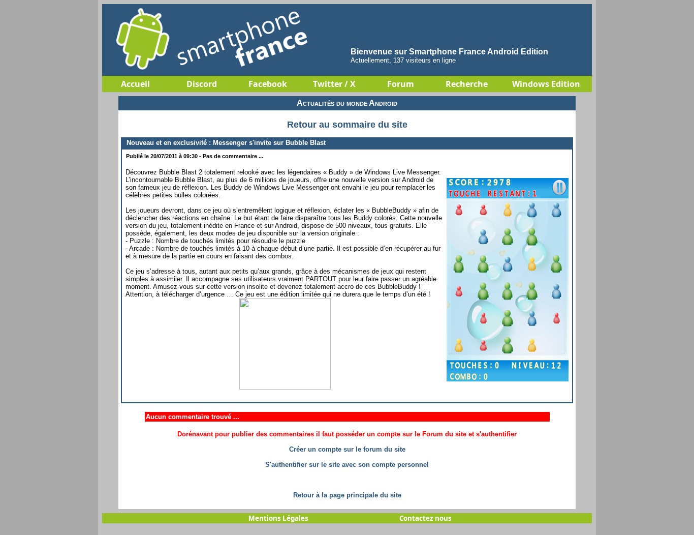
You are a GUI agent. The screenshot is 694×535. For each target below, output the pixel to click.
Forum (400, 84)
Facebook (267, 84)
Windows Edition (546, 84)
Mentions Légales (278, 518)
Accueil (135, 84)
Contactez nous (425, 518)
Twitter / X (334, 84)
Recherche (467, 84)
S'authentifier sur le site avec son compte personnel (347, 464)
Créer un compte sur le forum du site (347, 449)
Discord (201, 84)
